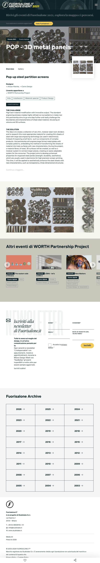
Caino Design (26, 87)
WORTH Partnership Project (18, 93)
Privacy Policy (11, 557)
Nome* (50, 323)
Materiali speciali (32, 98)
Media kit (9, 537)
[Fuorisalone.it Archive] (21, 5)
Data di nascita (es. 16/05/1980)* (80, 332)
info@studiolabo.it (15, 528)
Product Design (47, 98)
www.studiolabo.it (15, 530)
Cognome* (76, 323)
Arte (9, 98)
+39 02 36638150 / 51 (16, 525)
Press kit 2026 (11, 540)
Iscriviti (87, 346)
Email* (51, 332)
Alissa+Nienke (13, 87)
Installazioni (18, 98)
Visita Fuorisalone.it (43, 24)
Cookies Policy (23, 557)
